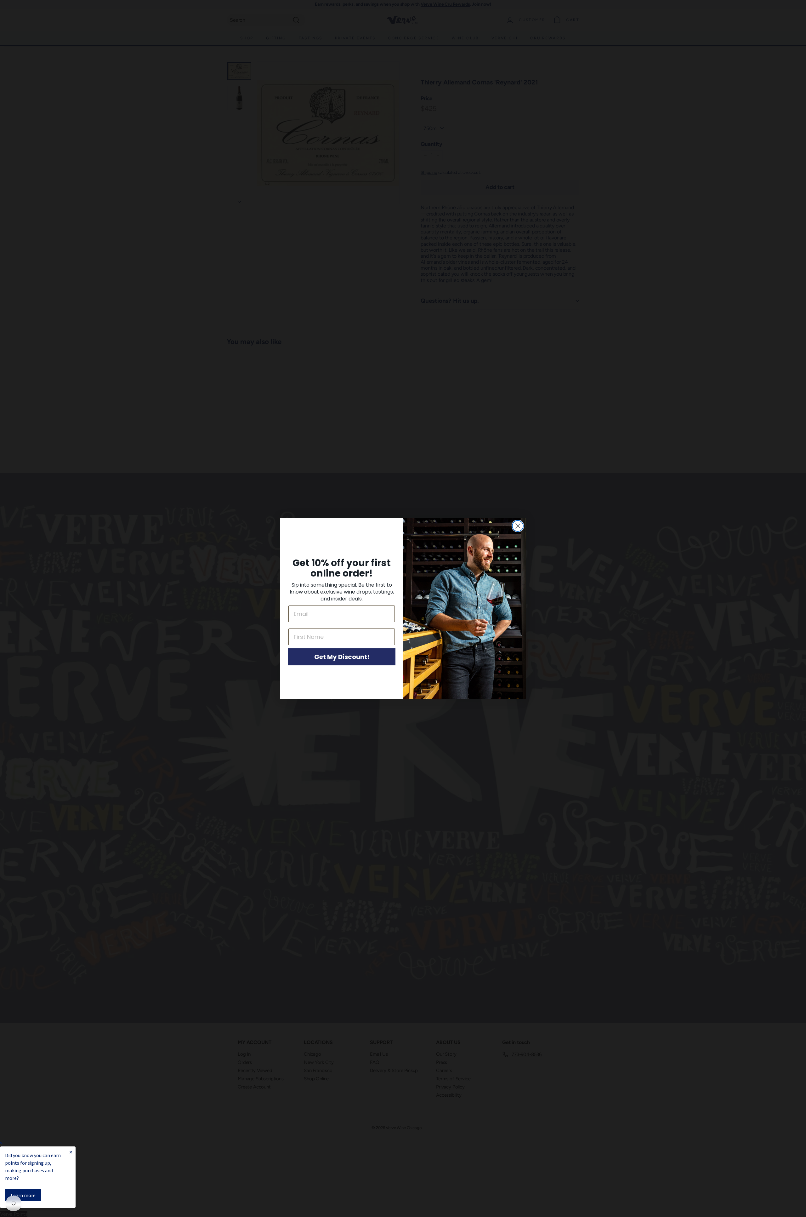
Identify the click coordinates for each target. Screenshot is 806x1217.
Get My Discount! (341, 656)
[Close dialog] (517, 525)
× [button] (1, 1143)
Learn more (23, 1195)
